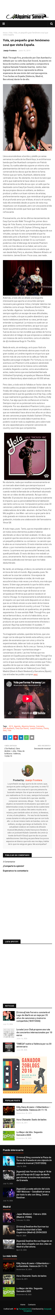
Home (22, 1305)
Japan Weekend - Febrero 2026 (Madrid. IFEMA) (31, 1215)
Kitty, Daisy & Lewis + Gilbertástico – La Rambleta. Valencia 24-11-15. (33, 1108)
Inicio (5, 33)
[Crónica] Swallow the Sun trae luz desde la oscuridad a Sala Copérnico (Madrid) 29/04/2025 (32, 1229)
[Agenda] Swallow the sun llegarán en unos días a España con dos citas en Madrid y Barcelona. (34, 1244)
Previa (46, 728)
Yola (10, 33)
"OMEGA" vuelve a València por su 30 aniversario (33, 1045)
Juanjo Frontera (9, 51)
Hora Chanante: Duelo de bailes (31, 1119)
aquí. (35, 674)
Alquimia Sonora (28, 726)
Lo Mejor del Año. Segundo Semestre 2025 (29, 1133)
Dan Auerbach (8, 728)
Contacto (31, 1305)
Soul (4, 730)
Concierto (40, 726)
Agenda (17, 726)
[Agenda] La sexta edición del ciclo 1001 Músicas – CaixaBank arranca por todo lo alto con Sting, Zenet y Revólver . (33, 1193)
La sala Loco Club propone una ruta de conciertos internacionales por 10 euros (34, 1032)
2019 (11, 726)
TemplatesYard (25, 1309)
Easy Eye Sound (22, 728)
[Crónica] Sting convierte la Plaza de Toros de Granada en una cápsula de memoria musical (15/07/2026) (34, 1160)
